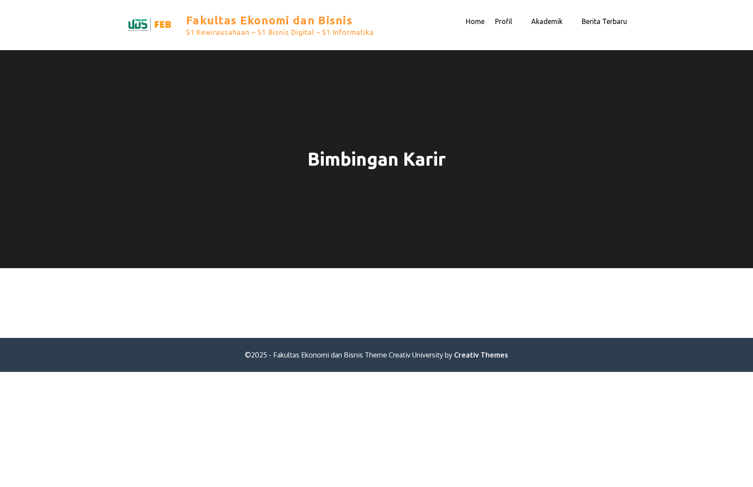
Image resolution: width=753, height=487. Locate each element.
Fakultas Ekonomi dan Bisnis (269, 20)
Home (475, 21)
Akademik (547, 21)
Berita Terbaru (604, 21)
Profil (503, 21)
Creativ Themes (481, 355)
